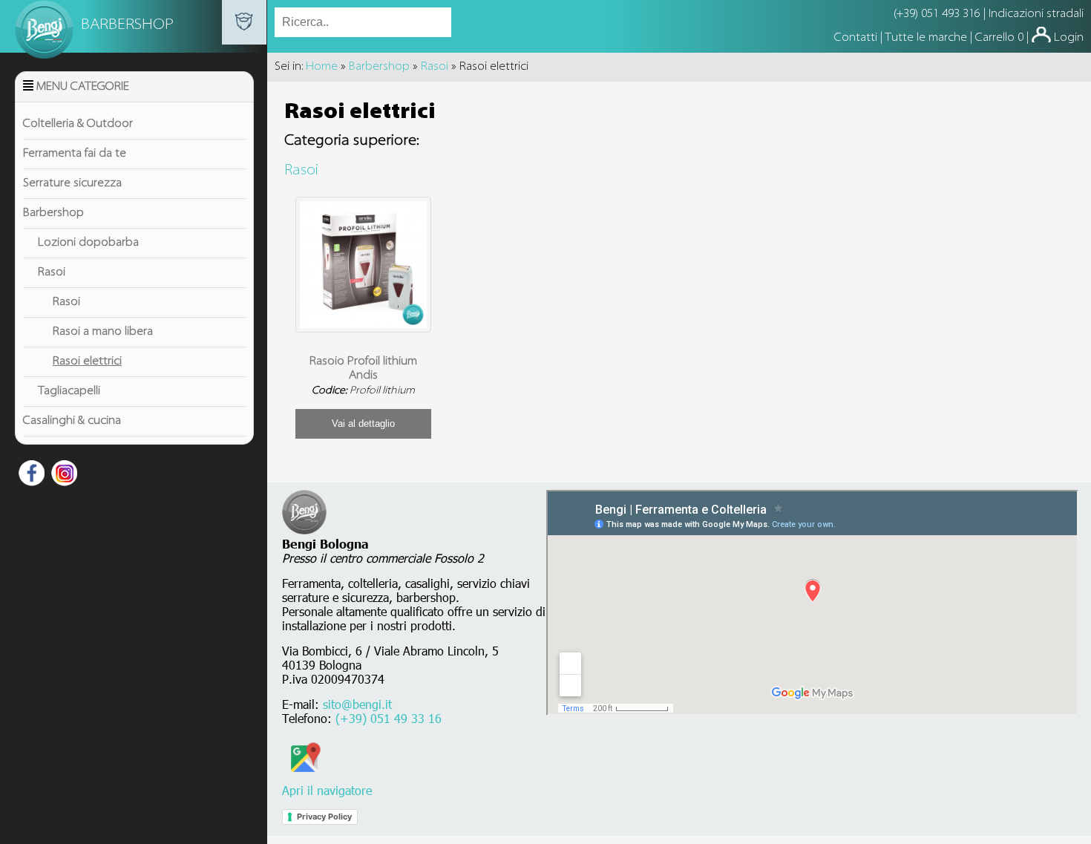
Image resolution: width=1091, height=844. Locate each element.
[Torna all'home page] (244, 42)
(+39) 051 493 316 (937, 14)
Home (322, 67)
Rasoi (51, 272)
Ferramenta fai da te (74, 154)
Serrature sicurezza (72, 183)
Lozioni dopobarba (88, 243)
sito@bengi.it (357, 704)
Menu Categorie (82, 87)
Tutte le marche (927, 38)
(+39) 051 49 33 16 (388, 718)
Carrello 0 (999, 38)
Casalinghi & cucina (72, 421)
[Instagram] (62, 476)
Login (1069, 38)
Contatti (857, 38)
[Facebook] (30, 476)
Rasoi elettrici (87, 361)
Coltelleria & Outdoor (78, 124)
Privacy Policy (324, 816)
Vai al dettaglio (363, 423)
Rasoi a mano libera (103, 332)
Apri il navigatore (327, 790)
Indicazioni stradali (1036, 14)
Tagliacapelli (69, 391)
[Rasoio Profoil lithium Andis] (363, 325)
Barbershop (53, 213)
